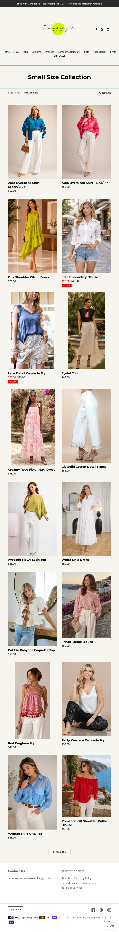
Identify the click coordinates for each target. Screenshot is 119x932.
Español (15, 909)
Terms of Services (72, 887)
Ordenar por (14, 93)
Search (66, 878)
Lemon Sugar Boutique (86, 917)
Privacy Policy (90, 883)
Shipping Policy (82, 878)
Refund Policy (69, 883)
